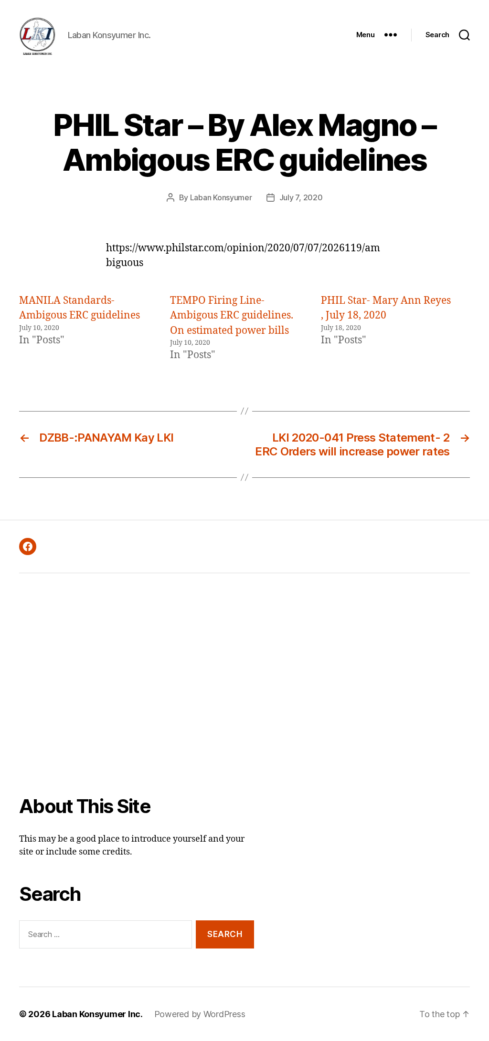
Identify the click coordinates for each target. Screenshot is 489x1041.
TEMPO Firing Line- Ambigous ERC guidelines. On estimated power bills (231, 315)
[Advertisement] (136, 691)
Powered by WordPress (199, 1014)
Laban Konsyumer (221, 197)
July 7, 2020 (301, 197)
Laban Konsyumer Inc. (97, 1014)
